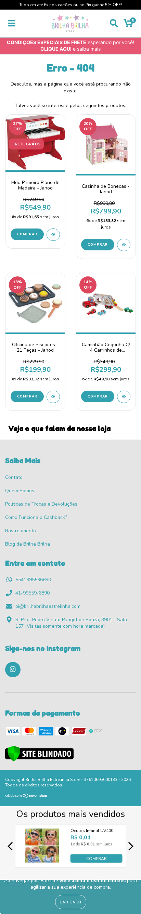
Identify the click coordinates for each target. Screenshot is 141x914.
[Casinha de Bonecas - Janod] (123, 245)
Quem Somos (19, 490)
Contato (14, 477)
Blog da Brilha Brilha (27, 544)
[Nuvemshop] (26, 796)
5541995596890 (33, 579)
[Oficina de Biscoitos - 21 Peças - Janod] (53, 397)
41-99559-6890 (32, 593)
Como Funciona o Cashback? (36, 517)
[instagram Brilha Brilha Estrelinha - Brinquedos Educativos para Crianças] (13, 669)
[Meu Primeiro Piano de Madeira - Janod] (53, 234)
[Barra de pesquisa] (114, 23)
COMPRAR (96, 858)
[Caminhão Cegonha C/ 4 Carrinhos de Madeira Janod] (123, 397)
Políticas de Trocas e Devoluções (41, 504)
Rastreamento (20, 530)
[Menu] (11, 23)
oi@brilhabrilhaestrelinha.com (47, 606)
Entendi (71, 902)
